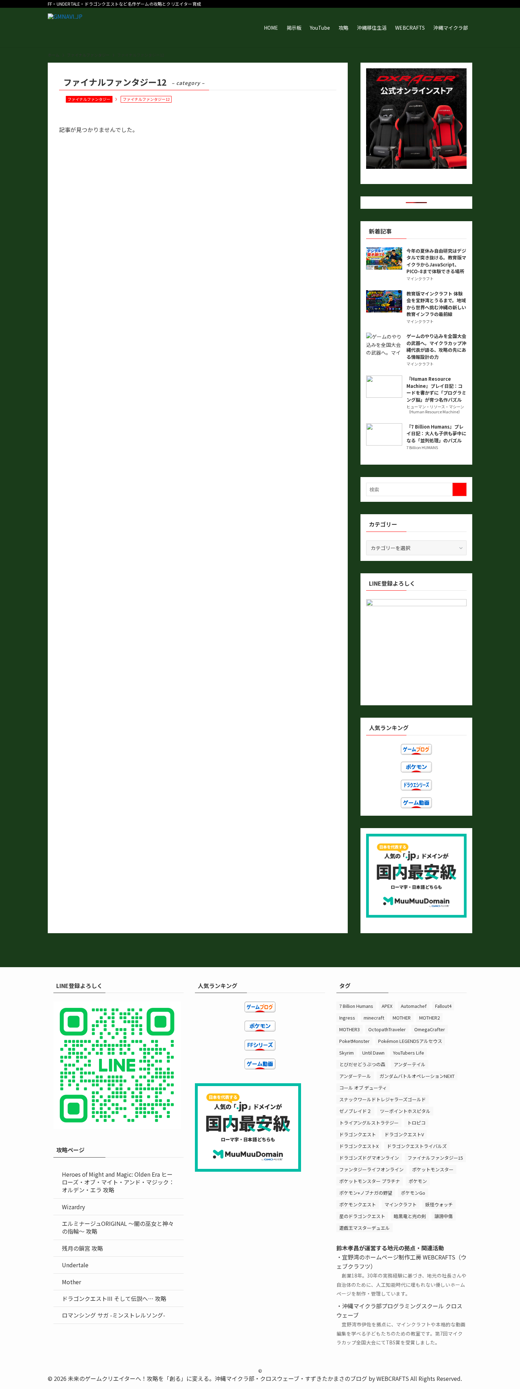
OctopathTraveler (387, 1029)
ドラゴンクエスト (357, 1134)
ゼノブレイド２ (355, 1111)
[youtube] (440, 4)
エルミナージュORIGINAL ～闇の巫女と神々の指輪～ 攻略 (118, 1227)
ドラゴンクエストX (359, 1146)
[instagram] (421, 4)
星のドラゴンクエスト (362, 1216)
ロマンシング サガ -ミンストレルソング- (113, 1315)
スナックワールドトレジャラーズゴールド (382, 1099)
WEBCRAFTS (392, 1378)
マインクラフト (401, 1204)
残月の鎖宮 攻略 (82, 1248)
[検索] (467, 4)
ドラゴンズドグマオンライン (369, 1157)
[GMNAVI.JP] (65, 27)
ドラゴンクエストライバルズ (417, 1146)
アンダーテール (355, 1076)
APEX (387, 1006)
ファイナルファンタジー (89, 99)
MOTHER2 (429, 1017)
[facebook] (403, 4)
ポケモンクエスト (357, 1204)
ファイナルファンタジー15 (435, 1157)
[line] (430, 4)
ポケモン (418, 1181)
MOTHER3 (349, 1029)
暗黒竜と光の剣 (410, 1216)
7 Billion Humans (356, 1006)
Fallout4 (443, 1006)
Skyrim (346, 1052)
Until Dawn (373, 1052)
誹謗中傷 (443, 1216)
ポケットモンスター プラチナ (369, 1181)
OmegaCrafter (429, 1029)
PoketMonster (354, 1041)
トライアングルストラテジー (369, 1122)
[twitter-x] (412, 4)
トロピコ (416, 1122)
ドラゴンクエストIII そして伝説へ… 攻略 (114, 1298)
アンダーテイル (410, 1064)
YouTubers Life (408, 1052)
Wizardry (73, 1207)
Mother (71, 1282)
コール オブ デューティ (363, 1087)
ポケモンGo (413, 1192)
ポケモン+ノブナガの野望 (365, 1192)
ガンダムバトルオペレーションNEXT (417, 1076)
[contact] (458, 4)
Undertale (75, 1265)
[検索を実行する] (459, 489)
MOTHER (402, 1017)
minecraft (374, 1017)
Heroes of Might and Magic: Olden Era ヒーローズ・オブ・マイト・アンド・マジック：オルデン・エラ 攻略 (118, 1182)
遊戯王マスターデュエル (364, 1227)
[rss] (449, 4)
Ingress (347, 1017)
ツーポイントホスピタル (405, 1111)
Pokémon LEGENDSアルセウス (410, 1041)
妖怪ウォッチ (439, 1204)
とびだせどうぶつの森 (362, 1064)
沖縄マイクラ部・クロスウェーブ (257, 1378)
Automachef (414, 1006)
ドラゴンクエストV (404, 1134)
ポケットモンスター (432, 1169)
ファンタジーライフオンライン (371, 1169)
